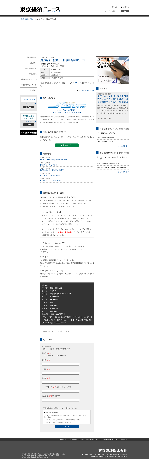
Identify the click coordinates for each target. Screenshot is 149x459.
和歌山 (31, 19)
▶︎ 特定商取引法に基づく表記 (118, 454)
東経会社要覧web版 (28, 117)
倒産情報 (83, 90)
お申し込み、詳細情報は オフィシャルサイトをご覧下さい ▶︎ (67, 111)
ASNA (76, 83)
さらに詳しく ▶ (31, 103)
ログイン (28, 107)
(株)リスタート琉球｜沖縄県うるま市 (53, 159)
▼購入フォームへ (67, 145)
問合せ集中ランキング (28, 84)
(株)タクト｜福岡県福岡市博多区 (52, 181)
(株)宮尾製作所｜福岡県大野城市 (52, 170)
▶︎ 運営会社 (114, 7)
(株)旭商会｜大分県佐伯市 (49, 165)
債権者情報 (28, 73)
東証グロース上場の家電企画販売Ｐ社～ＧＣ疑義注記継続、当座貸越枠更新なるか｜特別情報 (112, 99)
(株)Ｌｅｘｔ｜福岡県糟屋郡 (50, 175)
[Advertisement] (74, 37)
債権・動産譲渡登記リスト (28, 79)
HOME (22, 19)
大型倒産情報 (28, 58)
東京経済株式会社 (112, 451)
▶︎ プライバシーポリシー (89, 454)
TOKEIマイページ (28, 99)
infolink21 (112, 70)
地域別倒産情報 (28, 68)
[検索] (125, 11)
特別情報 (28, 90)
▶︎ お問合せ (125, 7)
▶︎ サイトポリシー (103, 454)
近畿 (26, 19)
